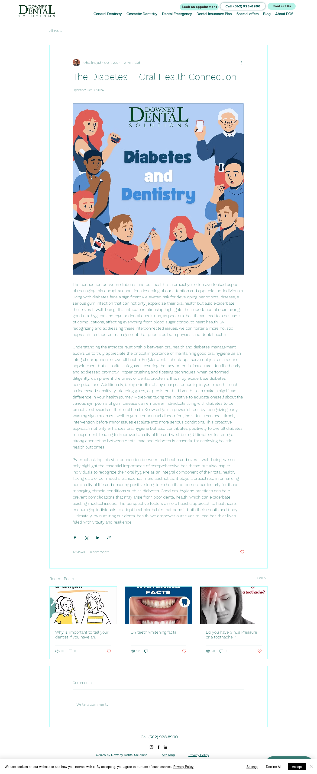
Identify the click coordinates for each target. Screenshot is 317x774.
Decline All (273, 766)
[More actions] (241, 62)
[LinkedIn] (165, 747)
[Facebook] (158, 747)
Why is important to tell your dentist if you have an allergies (81, 634)
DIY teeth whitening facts (153, 632)
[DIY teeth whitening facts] (158, 605)
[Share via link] (109, 537)
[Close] (311, 766)
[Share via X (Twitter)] (86, 537)
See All (262, 578)
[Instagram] (151, 747)
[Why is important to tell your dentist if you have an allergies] (83, 605)
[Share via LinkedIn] (97, 537)
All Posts (55, 30)
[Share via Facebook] (75, 537)
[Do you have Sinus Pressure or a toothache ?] (233, 605)
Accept (297, 766)
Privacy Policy (183, 766)
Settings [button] (252, 766)
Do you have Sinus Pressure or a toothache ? (231, 634)
